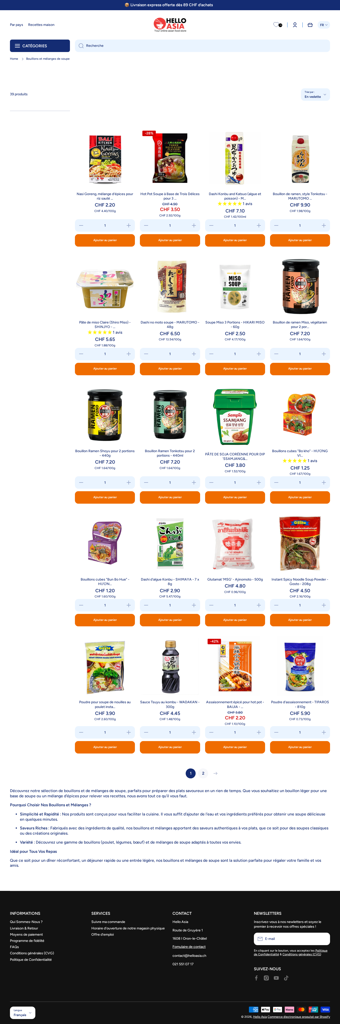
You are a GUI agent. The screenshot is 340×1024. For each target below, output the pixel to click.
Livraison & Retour (24, 928)
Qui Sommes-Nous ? (26, 922)
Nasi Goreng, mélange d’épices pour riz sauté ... (105, 196)
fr (322, 25)
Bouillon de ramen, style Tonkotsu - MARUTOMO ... (300, 196)
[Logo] (170, 24)
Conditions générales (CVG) (32, 953)
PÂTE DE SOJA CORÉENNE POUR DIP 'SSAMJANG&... (235, 456)
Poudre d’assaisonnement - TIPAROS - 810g (300, 704)
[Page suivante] (214, 773)
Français (20, 1015)
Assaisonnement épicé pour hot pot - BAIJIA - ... (235, 704)
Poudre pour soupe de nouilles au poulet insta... (105, 704)
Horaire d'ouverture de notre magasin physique (128, 928)
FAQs (14, 947)
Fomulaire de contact (189, 947)
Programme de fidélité (27, 941)
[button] (310, 24)
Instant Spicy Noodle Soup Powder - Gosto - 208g (300, 581)
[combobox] (202, 46)
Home (14, 58)
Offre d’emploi (102, 934)
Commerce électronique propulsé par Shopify (299, 1017)
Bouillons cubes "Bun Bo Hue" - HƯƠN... (105, 581)
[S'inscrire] (324, 939)
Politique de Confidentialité (31, 960)
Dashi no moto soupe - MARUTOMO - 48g (170, 324)
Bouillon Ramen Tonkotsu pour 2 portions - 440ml (170, 453)
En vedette (313, 97)
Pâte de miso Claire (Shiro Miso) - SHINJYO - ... (105, 324)
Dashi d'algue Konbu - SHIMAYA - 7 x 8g (170, 581)
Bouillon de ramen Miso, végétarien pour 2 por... (300, 324)
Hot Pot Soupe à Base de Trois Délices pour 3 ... (170, 196)
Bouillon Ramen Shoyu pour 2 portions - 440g (105, 453)
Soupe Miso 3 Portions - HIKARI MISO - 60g (235, 324)
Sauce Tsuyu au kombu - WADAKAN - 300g (170, 704)
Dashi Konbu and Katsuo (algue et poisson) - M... (235, 196)
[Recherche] (79, 46)
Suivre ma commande (108, 922)
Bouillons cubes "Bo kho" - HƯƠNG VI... (300, 453)
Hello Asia (260, 1017)
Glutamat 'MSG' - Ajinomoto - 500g (235, 579)
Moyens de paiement (26, 934)
